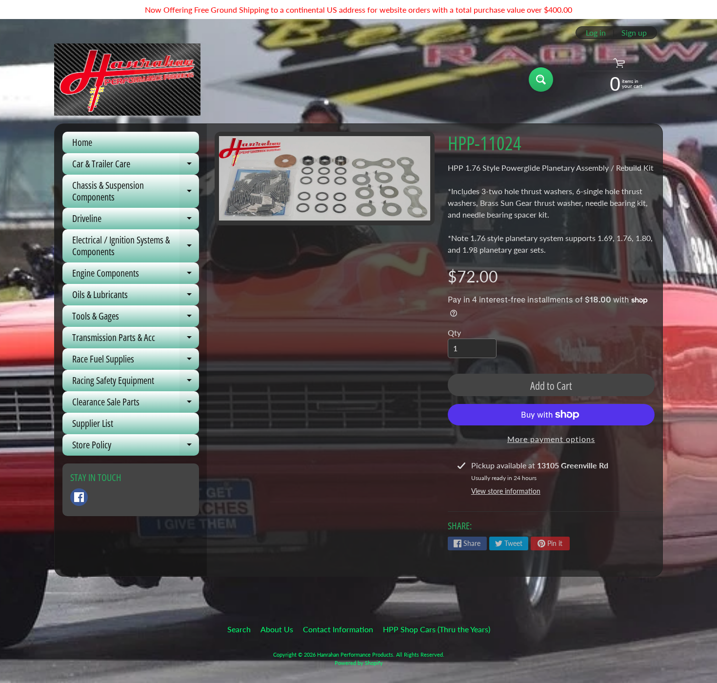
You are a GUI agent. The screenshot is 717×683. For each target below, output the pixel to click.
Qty (454, 332)
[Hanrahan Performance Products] (127, 79)
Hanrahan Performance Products (355, 654)
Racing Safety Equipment (135, 382)
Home (82, 142)
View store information (505, 491)
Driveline (135, 220)
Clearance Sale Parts (135, 404)
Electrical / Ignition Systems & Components (135, 246)
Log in (596, 33)
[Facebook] (79, 497)
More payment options (551, 438)
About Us (276, 629)
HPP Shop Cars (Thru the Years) (436, 629)
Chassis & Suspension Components (135, 192)
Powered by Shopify (359, 663)
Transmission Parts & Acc (135, 339)
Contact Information (338, 629)
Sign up (634, 33)
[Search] (541, 79)
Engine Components (135, 275)
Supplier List (92, 423)
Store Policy (135, 447)
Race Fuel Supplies (135, 361)
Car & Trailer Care (135, 166)
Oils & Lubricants (135, 296)
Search (239, 629)
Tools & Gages (135, 318)
